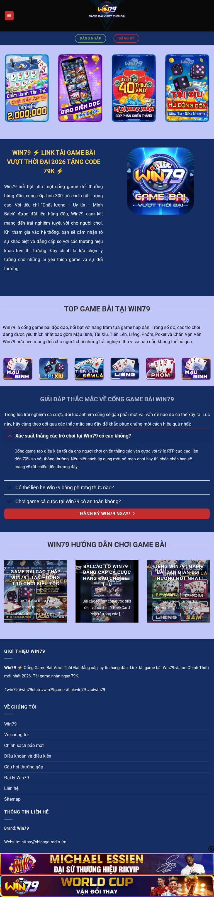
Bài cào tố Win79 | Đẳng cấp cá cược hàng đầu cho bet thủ (107, 575)
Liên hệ (11, 788)
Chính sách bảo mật (24, 745)
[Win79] (107, 15)
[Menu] (9, 15)
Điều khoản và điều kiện (27, 756)
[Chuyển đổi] (9, 436)
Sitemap (12, 799)
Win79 (10, 724)
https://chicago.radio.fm (43, 841)
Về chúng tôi (16, 734)
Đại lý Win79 (16, 777)
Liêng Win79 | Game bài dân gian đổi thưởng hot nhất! (178, 572)
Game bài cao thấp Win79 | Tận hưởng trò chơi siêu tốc (36, 577)
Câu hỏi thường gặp (23, 767)
